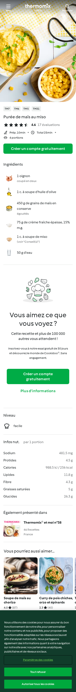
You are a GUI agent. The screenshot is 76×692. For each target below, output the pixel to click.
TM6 (16, 108)
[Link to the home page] (38, 7)
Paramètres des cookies (38, 659)
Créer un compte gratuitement (38, 148)
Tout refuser (38, 672)
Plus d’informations (38, 391)
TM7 (7, 108)
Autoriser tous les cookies (38, 684)
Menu (8, 10)
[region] (38, 651)
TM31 (36, 108)
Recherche (67, 10)
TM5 (26, 108)
